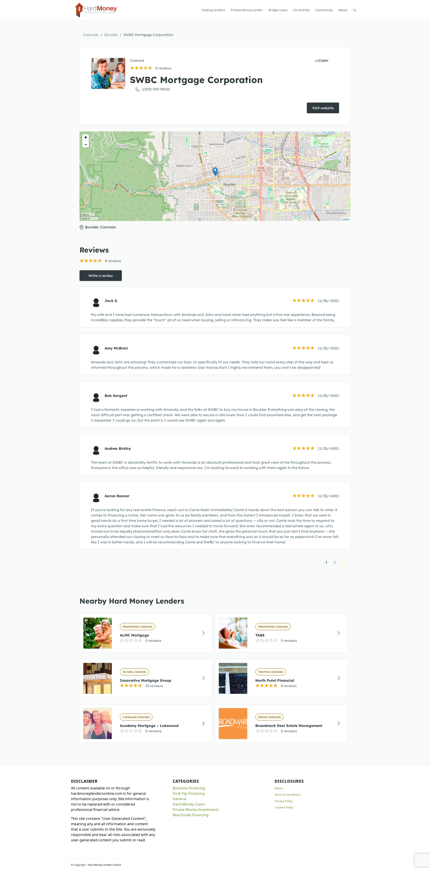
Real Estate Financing (191, 814)
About (279, 788)
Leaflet (345, 219)
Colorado (91, 34)
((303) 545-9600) (156, 89)
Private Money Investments (196, 809)
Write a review (100, 275)
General (179, 798)
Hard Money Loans (189, 804)
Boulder (111, 34)
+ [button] (85, 137)
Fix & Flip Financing (189, 793)
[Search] (354, 10)
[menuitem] (213, 10)
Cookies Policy (284, 807)
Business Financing (189, 788)
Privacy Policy (284, 801)
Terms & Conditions (288, 795)
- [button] (85, 144)
